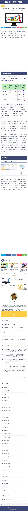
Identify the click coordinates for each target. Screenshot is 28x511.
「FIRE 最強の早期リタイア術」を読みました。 (14, 349)
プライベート (7, 480)
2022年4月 (6, 394)
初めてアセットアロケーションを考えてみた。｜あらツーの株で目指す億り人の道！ (15, 351)
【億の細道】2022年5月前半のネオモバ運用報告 (14, 339)
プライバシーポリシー (9, 499)
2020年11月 (7, 433)
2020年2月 (6, 457)
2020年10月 (7, 437)
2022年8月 (6, 387)
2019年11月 (7, 467)
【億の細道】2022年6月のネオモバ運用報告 (13, 336)
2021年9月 (6, 414)
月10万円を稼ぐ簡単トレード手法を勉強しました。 (14, 331)
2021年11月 (7, 407)
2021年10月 (7, 410)
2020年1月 (6, 460)
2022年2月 (6, 400)
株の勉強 (6, 483)
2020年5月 (6, 447)
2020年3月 (6, 453)
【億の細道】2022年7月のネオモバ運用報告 (13, 327)
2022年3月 (6, 397)
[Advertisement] (14, 55)
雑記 (5, 490)
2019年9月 (6, 470)
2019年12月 (7, 463)
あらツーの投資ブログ (14, 2)
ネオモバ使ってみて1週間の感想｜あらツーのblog (15, 365)
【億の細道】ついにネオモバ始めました (12, 365)
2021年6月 (6, 424)
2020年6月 (6, 443)
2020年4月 (6, 450)
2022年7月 (6, 391)
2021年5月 (6, 427)
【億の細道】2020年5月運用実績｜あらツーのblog (15, 361)
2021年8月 (6, 417)
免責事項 (18, 507)
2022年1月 (6, 404)
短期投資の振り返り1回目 (9, 324)
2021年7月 (6, 420)
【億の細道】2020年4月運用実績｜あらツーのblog (15, 371)
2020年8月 (6, 440)
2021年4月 (6, 430)
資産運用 (3, 6)
